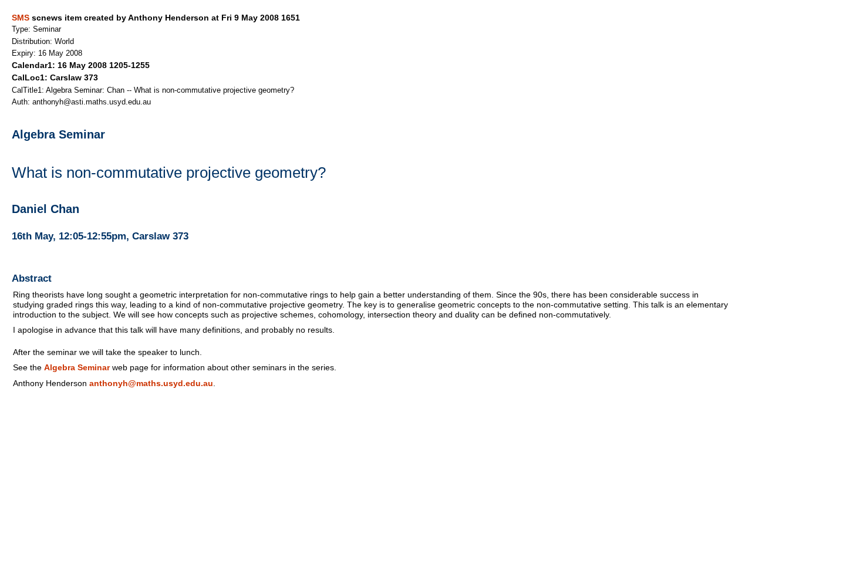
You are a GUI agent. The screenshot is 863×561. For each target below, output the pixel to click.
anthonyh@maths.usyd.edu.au (151, 383)
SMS (20, 17)
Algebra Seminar (77, 367)
